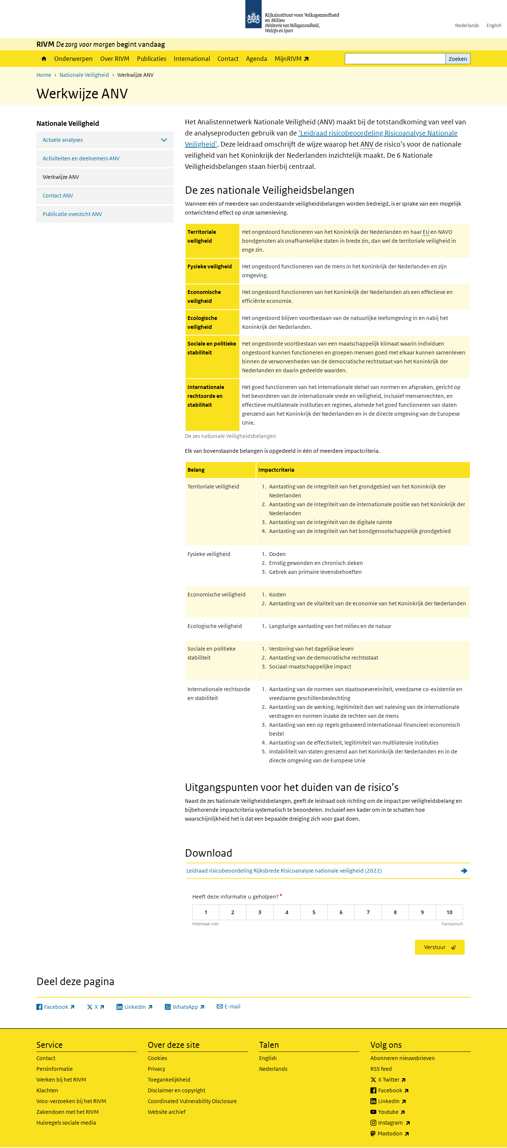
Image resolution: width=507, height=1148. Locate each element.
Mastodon (409, 1133)
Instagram (410, 1122)
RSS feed (381, 1068)
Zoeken (458, 58)
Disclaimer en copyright (176, 1090)
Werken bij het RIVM (61, 1079)
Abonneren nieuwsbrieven (402, 1058)
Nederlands (467, 25)
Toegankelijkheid (169, 1079)
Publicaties (151, 59)
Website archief (167, 1111)
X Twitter (408, 1079)
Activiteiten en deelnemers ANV (81, 158)
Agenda (256, 59)
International (192, 59)
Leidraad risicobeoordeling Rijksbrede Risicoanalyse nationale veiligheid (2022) (284, 870)
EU (426, 231)
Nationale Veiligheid (84, 74)
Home (43, 58)
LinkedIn (408, 1101)
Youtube (408, 1111)
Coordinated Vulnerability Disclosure (192, 1101)
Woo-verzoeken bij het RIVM (71, 1101)
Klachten (47, 1090)
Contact (228, 59)
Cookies (157, 1058)
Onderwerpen (73, 59)
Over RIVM (115, 59)
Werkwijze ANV (80, 176)
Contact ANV (58, 195)
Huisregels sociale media (66, 1122)
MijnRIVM (294, 58)
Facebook (410, 1090)
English (494, 25)
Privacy (156, 1068)
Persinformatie (54, 1068)
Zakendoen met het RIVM (67, 1111)
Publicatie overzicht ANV (72, 214)
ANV (366, 144)
